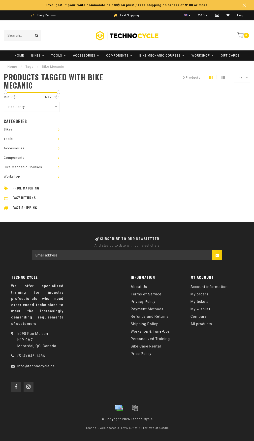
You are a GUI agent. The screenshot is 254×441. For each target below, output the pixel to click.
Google (164, 428)
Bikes (35, 55)
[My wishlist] (228, 15)
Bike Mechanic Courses (160, 55)
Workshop (200, 55)
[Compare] (217, 15)
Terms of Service (146, 294)
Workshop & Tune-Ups (150, 331)
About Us (139, 287)
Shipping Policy (144, 324)
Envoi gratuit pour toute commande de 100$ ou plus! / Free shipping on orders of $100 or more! (127, 5)
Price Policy (141, 354)
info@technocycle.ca (36, 366)
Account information (209, 287)
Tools (56, 55)
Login (242, 15)
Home (19, 55)
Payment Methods (147, 309)
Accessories (84, 55)
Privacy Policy (143, 302)
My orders (199, 294)
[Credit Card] (119, 407)
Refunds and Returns (150, 316)
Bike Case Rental (146, 346)
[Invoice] (135, 407)
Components (117, 55)
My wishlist (200, 309)
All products (201, 324)
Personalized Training (150, 339)
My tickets (199, 302)
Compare (198, 316)
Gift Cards (230, 55)
